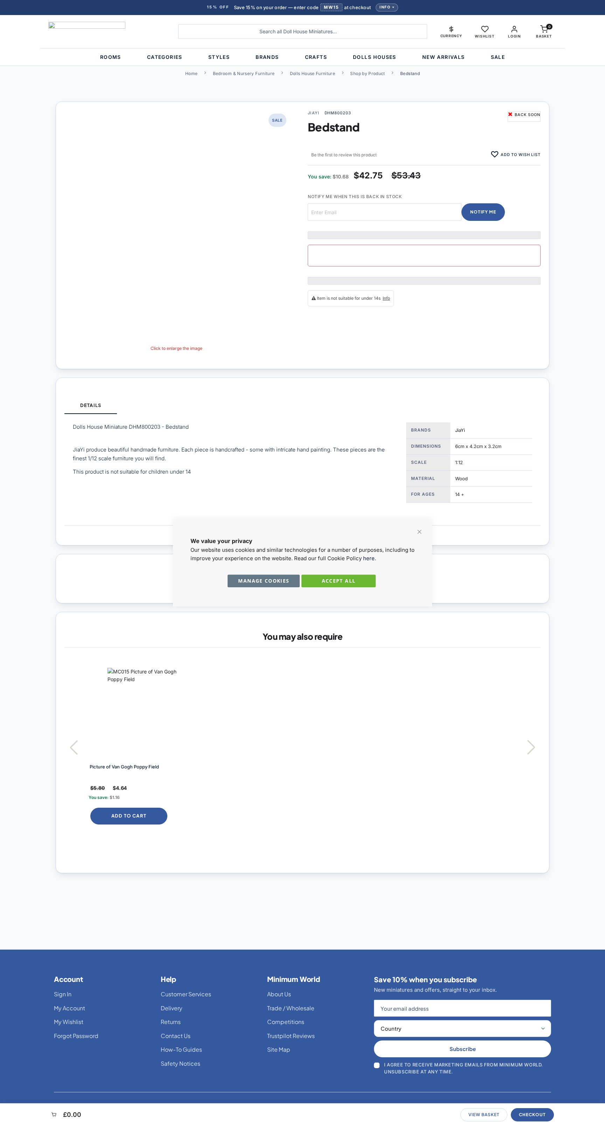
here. (369, 558)
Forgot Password (76, 1035)
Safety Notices (180, 1063)
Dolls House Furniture (312, 73)
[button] (451, 31)
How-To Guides (181, 1049)
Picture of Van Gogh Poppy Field (124, 766)
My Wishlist (68, 1021)
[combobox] (302, 31)
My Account (69, 1008)
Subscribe (463, 1048)
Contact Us (175, 1035)
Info (385, 7)
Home (191, 73)
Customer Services (186, 994)
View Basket (483, 1114)
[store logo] (108, 31)
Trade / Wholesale (290, 1008)
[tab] (90, 406)
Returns (171, 1021)
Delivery (171, 1008)
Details (90, 405)
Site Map (278, 1049)
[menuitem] (110, 57)
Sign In (62, 994)
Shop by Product (367, 73)
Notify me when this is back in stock (355, 196)
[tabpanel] (302, 469)
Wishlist (484, 36)
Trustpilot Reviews (291, 1035)
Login (514, 36)
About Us (279, 994)
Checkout (532, 1114)
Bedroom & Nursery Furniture (244, 73)
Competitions (285, 1021)
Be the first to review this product (344, 154)
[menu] (302, 57)
